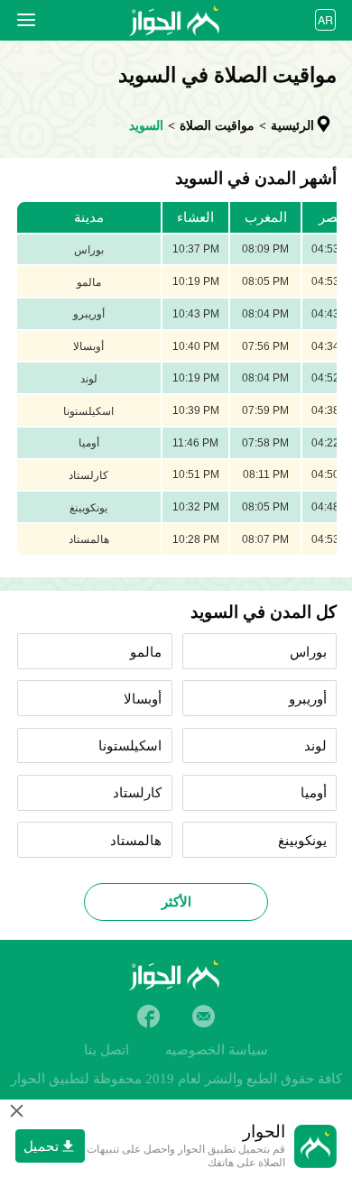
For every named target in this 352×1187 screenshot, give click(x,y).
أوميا (314, 793)
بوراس (308, 652)
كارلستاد (137, 793)
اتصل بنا (106, 1050)
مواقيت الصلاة (217, 126)
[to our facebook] (148, 1016)
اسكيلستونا (130, 746)
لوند (315, 746)
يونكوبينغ (302, 840)
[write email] (203, 1016)
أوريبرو (308, 699)
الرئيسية (292, 126)
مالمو (146, 652)
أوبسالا (143, 699)
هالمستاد (136, 840)
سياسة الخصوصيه (216, 1050)
